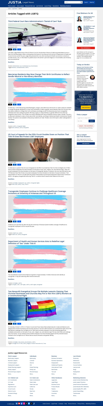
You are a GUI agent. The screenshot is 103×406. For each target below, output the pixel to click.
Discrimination (34, 66)
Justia (9, 8)
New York (32, 391)
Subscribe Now (86, 107)
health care (14, 234)
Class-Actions (21, 342)
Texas (23, 184)
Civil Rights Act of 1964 (17, 343)
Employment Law (22, 183)
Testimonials (76, 393)
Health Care (15, 233)
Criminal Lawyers (12, 363)
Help (65, 403)
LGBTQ (26, 67)
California (32, 386)
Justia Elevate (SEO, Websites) (81, 386)
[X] (31, 403)
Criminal (32, 360)
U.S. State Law (34, 378)
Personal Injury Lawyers (14, 372)
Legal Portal (54, 403)
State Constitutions (35, 380)
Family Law (32, 369)
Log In (86, 2)
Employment (55, 363)
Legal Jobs (54, 380)
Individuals (33, 356)
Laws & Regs (47, 6)
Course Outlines (77, 365)
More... (10, 374)
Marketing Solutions (65, 6)
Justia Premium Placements (80, 384)
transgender (26, 127)
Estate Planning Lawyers (14, 367)
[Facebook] (22, 403)
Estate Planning (34, 367)
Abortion (14, 67)
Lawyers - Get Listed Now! (86, 125)
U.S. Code (10, 382)
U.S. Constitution (12, 380)
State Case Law (34, 384)
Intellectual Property (57, 365)
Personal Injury (34, 372)
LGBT (18, 284)
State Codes (33, 382)
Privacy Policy (81, 403)
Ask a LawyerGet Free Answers (83, 136)
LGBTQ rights (33, 284)
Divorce (32, 363)
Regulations (11, 384)
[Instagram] (24, 403)
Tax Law (54, 372)
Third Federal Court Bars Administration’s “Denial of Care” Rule (34, 21)
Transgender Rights (21, 126)
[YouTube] (19, 403)
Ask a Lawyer (20, 6)
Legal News (14, 8)
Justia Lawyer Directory (79, 382)
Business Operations (57, 360)
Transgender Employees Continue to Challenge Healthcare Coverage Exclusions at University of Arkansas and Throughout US (37, 192)
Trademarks (55, 391)
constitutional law (21, 67)
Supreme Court (12, 386)
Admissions (76, 360)
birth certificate (15, 127)
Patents (54, 389)
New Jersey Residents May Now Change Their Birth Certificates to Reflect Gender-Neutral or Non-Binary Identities (39, 75)
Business (54, 356)
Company (60, 403)
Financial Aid (76, 363)
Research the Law (30, 6)
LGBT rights (23, 284)
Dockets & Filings (12, 393)
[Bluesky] (29, 403)
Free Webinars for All (85, 13)
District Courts (12, 391)
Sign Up (92, 2)
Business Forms (56, 384)
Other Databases (57, 378)
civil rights (14, 284)
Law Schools (39, 6)
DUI (31, 365)
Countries (54, 393)
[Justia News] (14, 2)
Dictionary (76, 358)
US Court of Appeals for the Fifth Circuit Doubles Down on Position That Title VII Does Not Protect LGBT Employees (38, 135)
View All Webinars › (86, 48)
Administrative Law (17, 66)
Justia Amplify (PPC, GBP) (79, 389)
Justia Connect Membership (80, 380)
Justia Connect (46, 403)
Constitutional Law (26, 66)
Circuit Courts (11, 389)
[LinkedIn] (17, 403)
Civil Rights (15, 183)
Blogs (74, 369)
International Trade (57, 367)
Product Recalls (55, 386)
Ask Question (85, 143)
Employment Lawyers (13, 365)
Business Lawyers (12, 360)
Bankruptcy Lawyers (13, 358)
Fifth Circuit (14, 184)
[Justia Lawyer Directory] (34, 403)
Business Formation (57, 358)
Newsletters (56, 6)
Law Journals (76, 367)
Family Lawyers (12, 369)
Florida (31, 389)
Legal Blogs (55, 382)
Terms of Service (72, 403)
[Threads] (26, 403)
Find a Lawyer (11, 6)
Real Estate (54, 369)
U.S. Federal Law (13, 378)
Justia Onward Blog (78, 391)
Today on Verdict (83, 64)
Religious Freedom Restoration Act (35, 343)
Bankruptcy (33, 358)
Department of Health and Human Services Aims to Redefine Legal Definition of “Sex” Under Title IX (36, 242)
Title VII (26, 184)
